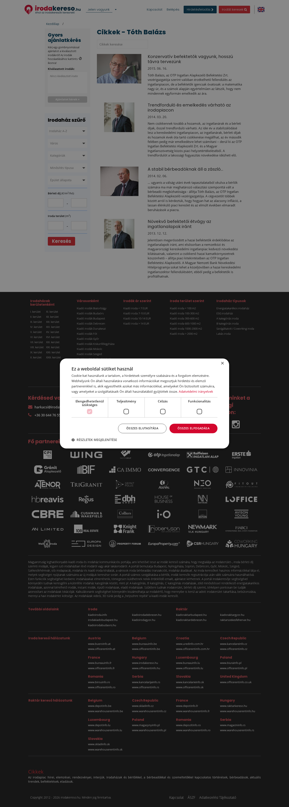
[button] (94, 440)
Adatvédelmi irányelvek (196, 391)
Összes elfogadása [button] (193, 428)
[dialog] (144, 403)
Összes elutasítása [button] (142, 428)
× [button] (222, 363)
